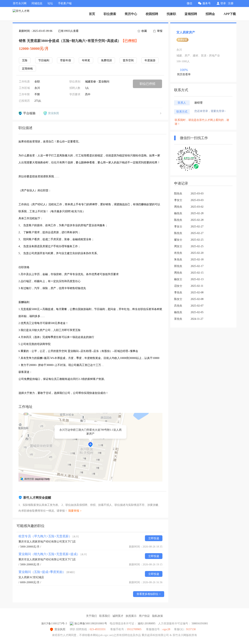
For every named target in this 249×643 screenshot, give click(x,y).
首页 (92, 14)
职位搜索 (110, 14)
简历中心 (131, 14)
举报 (159, 30)
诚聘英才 (117, 615)
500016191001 (200, 623)
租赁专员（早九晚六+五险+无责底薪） (48, 536)
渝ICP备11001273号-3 (54, 623)
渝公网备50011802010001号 (90, 623)
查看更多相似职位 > (149, 594)
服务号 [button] (207, 3)
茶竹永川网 (19, 3)
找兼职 (171, 14)
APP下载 (230, 14)
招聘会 (210, 14)
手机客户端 (65, 3)
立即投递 (153, 538)
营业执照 (59, 629)
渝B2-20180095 (146, 623)
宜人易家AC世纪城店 (31, 577)
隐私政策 (157, 615)
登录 (223, 3)
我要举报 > (75, 510)
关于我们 (91, 615)
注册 (230, 3)
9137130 (191, 629)
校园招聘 (152, 14)
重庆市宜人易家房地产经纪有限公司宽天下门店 (47, 541)
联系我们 (104, 615)
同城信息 (37, 3)
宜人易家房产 (185, 32)
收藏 (144, 30)
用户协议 (144, 615)
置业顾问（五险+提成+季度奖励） (46, 572)
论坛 (50, 3)
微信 (189, 3)
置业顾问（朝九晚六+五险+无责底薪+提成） (52, 554)
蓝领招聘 (191, 14)
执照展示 (131, 615)
